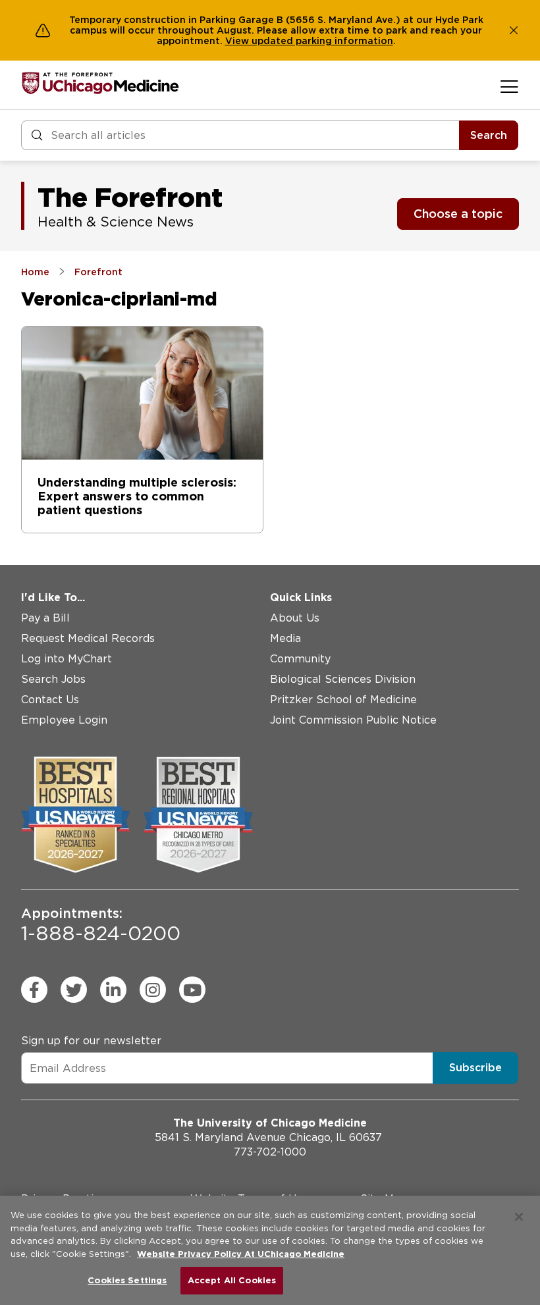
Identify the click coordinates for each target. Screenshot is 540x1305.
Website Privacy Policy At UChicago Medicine (240, 1254)
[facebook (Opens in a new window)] (34, 989)
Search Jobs (53, 679)
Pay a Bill (45, 618)
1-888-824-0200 (100, 925)
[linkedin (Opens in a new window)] (113, 989)
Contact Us (50, 699)
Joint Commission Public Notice (353, 720)
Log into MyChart (66, 658)
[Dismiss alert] (513, 30)
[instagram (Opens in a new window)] (153, 989)
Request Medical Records (88, 638)
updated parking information (322, 41)
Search (488, 135)
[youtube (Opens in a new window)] (192, 989)
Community (300, 658)
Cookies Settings (127, 1280)
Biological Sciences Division (343, 679)
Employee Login (64, 720)
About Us (294, 618)
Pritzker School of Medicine (343, 699)
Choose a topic (458, 214)
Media (285, 638)
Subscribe (475, 1067)
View (238, 41)
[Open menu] (509, 86)
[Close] (518, 1216)
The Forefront (130, 197)
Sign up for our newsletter (91, 1040)
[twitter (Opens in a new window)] (74, 989)
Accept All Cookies (232, 1280)
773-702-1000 (270, 1152)
